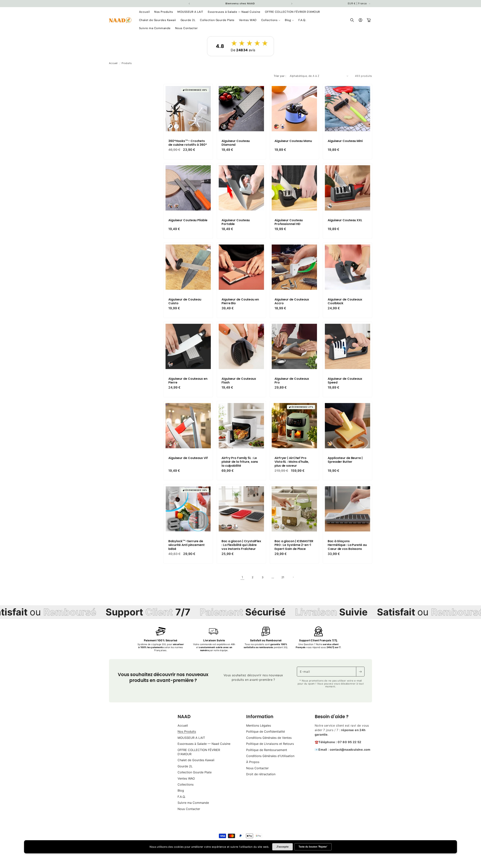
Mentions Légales (258, 725)
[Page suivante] (293, 577)
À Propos (252, 762)
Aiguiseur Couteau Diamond (236, 143)
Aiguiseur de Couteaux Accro (292, 302)
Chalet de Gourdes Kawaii (196, 760)
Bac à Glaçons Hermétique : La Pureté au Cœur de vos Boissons (347, 545)
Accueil (113, 63)
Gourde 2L (185, 766)
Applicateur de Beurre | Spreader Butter (345, 460)
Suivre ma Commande (193, 803)
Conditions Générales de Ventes (269, 738)
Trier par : (280, 76)
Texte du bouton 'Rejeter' (313, 846)
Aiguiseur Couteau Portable (236, 222)
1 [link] (242, 577)
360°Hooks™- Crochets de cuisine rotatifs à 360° (187, 143)
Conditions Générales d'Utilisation (270, 756)
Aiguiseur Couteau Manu (293, 141)
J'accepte (282, 846)
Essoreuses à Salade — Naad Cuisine (204, 744)
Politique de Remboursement (266, 750)
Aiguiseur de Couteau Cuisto (184, 302)
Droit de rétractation (260, 774)
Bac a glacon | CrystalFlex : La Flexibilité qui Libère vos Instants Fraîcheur (241, 545)
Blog (181, 790)
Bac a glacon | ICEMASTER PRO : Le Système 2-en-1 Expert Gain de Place (294, 545)
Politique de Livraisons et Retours (270, 744)
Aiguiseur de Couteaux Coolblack (345, 302)
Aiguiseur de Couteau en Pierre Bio (240, 302)
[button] (271, 20)
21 (282, 577)
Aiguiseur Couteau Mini (345, 141)
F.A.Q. (181, 797)
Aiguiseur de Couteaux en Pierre (187, 381)
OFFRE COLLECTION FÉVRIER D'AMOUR (199, 752)
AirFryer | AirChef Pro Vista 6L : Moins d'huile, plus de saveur (292, 462)
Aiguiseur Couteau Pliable (187, 220)
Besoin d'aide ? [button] (332, 716)
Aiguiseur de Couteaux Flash (239, 381)
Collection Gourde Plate (195, 772)
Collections (186, 784)
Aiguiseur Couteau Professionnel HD (289, 222)
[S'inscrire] (360, 671)
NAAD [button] (184, 716)
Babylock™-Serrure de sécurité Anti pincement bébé (186, 545)
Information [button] (259, 716)
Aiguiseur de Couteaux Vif (188, 458)
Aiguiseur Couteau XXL (345, 220)
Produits (127, 63)
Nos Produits (187, 731)
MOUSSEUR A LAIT (191, 738)
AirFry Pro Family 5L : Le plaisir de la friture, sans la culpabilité (240, 462)
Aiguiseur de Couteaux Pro (292, 381)
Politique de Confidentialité (265, 731)
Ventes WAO (186, 778)
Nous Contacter (189, 809)
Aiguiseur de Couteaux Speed (345, 381)
